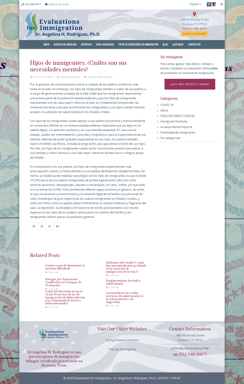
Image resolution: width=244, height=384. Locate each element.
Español (194, 4)
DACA (164, 110)
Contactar (194, 44)
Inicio (46, 44)
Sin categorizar (170, 138)
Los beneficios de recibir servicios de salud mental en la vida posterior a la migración (124, 297)
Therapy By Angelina (122, 349)
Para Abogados (105, 44)
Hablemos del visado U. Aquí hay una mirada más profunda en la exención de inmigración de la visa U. (126, 267)
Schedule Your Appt (194, 34)
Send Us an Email (58, 4)
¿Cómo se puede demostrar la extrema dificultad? (64, 267)
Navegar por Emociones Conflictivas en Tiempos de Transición (63, 282)
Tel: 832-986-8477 (194, 29)
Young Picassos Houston (122, 340)
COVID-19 (166, 105)
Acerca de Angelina (65, 44)
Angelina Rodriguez (70, 76)
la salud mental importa (176, 127)
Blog (165, 44)
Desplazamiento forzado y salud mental (123, 282)
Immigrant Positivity (173, 121)
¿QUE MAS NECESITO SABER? (190, 84)
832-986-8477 (192, 354)
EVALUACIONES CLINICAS (100, 76)
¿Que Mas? (178, 44)
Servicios (86, 44)
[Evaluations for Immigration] (63, 24)
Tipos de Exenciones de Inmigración (138, 44)
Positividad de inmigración (177, 132)
